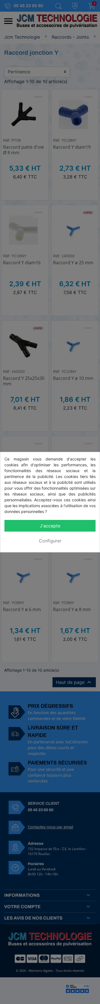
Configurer (50, 541)
